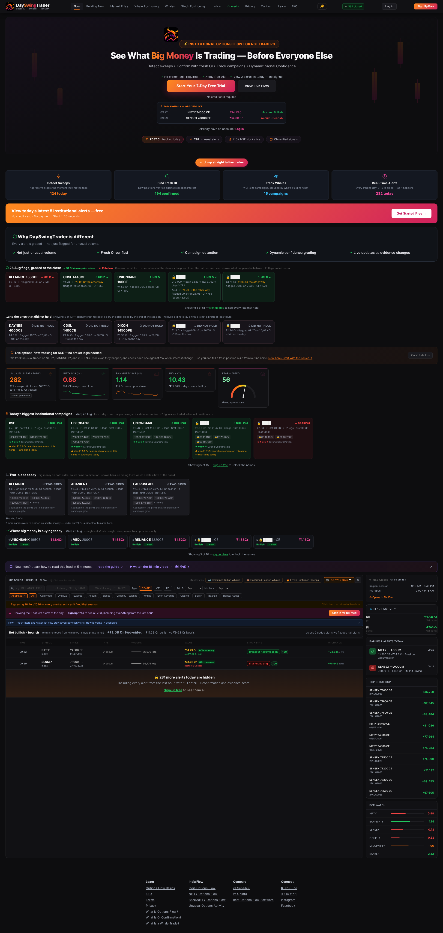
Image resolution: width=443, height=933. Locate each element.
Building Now (95, 6)
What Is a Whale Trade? (162, 923)
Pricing (250, 6)
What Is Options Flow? (162, 911)
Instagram (288, 900)
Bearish (212, 595)
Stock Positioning (193, 6)
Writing (147, 595)
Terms (150, 900)
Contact (266, 6)
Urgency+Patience (127, 595)
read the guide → (110, 566)
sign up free (216, 307)
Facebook (288, 905)
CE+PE (146, 588)
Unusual (62, 595)
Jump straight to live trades (224, 162)
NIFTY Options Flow (203, 894)
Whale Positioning (147, 6)
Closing (184, 595)
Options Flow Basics (160, 888)
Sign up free (173, 690)
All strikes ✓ (18, 595)
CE (158, 588)
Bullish (198, 595)
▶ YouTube (289, 888)
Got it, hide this (420, 355)
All (32, 595)
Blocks (106, 595)
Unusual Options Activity (206, 905)
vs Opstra (240, 894)
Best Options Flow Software (253, 900)
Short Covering (165, 595)
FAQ (294, 6)
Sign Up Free (425, 6)
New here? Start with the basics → (290, 358)
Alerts (234, 6)
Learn (282, 6)
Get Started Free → (411, 213)
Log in (389, 6)
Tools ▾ (216, 6)
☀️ (322, 6)
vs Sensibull (241, 888)
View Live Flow (257, 86)
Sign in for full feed (344, 613)
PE (167, 588)
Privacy (151, 905)
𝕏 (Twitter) (289, 894)
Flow (77, 6)
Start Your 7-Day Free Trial (201, 86)
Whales (170, 6)
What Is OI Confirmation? (163, 917)
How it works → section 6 (101, 622)
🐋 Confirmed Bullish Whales (224, 580)
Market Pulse (119, 6)
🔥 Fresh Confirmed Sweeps (302, 580)
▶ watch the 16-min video (148, 566)
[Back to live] (358, 580)
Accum (92, 595)
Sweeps (77, 595)
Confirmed (46, 595)
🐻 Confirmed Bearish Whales (263, 580)
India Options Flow (202, 888)
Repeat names (231, 595)
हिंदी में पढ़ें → (182, 566)
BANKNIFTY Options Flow (207, 900)
